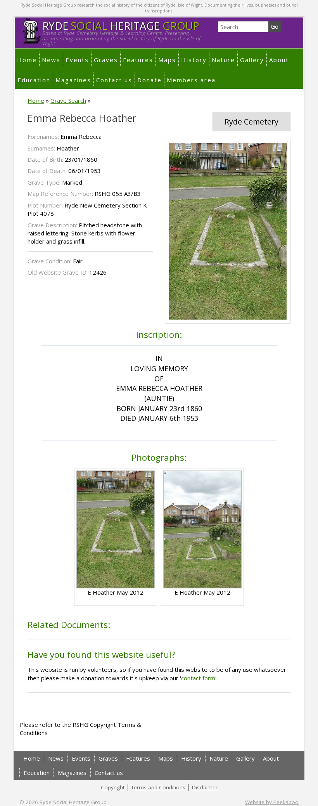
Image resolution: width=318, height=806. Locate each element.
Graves (106, 60)
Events (77, 60)
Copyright (112, 787)
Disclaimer (205, 787)
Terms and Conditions (158, 787)
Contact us (114, 80)
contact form (198, 678)
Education (33, 80)
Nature (223, 60)
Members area (191, 80)
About (279, 60)
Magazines (73, 80)
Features (138, 60)
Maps (167, 60)
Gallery (252, 60)
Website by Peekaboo (272, 802)
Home (27, 60)
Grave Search (68, 100)
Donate (149, 80)
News (51, 60)
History (194, 60)
